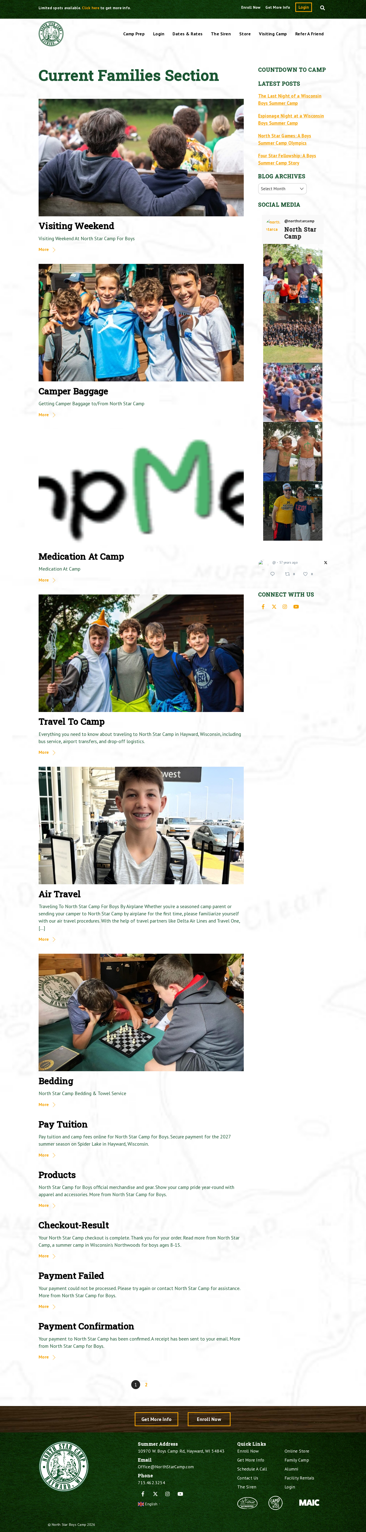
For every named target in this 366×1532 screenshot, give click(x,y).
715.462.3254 (151, 1482)
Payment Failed (71, 1275)
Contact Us (247, 1478)
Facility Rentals (299, 1478)
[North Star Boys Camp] (51, 43)
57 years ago (288, 562)
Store (245, 34)
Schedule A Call (252, 1469)
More (44, 249)
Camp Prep (134, 34)
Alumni (292, 1469)
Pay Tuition (63, 1124)
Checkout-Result (74, 1225)
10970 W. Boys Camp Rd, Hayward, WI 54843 (181, 1451)
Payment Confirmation (86, 1326)
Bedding (56, 1081)
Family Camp (297, 1460)
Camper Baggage (73, 391)
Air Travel (60, 894)
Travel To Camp (72, 721)
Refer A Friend (309, 34)
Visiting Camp (273, 34)
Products (57, 1174)
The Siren (221, 34)
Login (304, 7)
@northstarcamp (299, 221)
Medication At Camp (81, 556)
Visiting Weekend (76, 226)
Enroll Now (251, 7)
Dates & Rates (188, 34)
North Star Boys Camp (69, 1524)
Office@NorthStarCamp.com (166, 1467)
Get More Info (277, 7)
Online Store (297, 1451)
